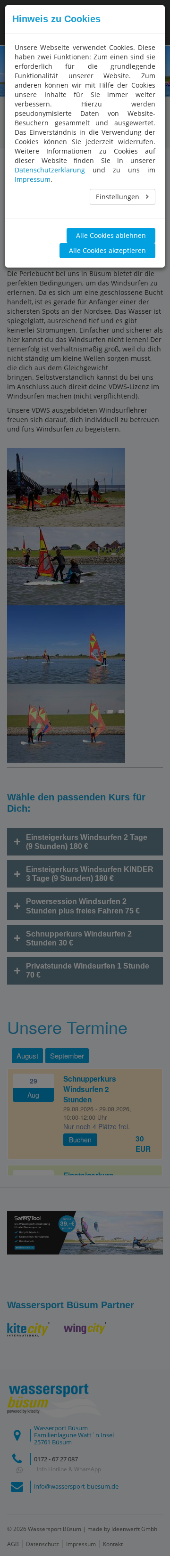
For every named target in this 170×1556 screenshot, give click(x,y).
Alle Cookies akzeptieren (107, 250)
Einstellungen (118, 196)
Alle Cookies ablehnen (111, 235)
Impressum (33, 179)
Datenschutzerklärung (50, 169)
